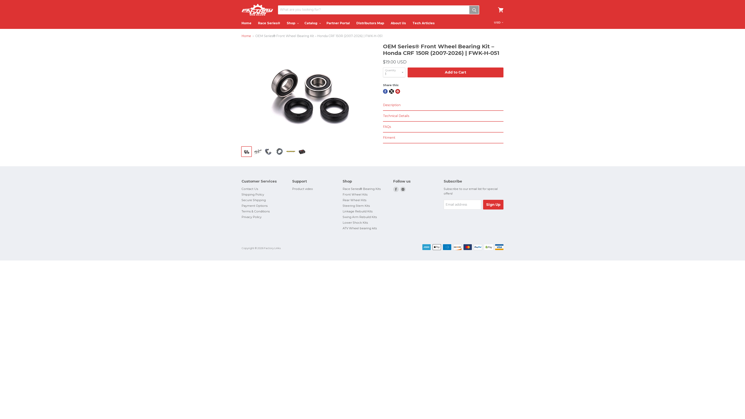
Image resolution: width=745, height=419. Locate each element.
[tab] (443, 105)
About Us (398, 23)
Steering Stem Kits (356, 206)
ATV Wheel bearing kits (360, 228)
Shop (291, 23)
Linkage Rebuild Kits (357, 211)
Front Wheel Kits (355, 194)
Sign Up (493, 205)
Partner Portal (338, 23)
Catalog (311, 23)
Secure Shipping (254, 200)
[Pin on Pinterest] (397, 91)
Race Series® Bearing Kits (362, 189)
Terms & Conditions (256, 211)
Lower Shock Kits (355, 222)
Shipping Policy (253, 194)
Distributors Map (370, 23)
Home (246, 23)
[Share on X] (391, 91)
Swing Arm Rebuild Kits (360, 217)
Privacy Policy (252, 217)
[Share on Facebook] (385, 91)
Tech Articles (423, 23)
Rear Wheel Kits (354, 200)
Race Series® (269, 23)
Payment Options (255, 206)
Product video (302, 189)
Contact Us (250, 189)
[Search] (474, 9)
